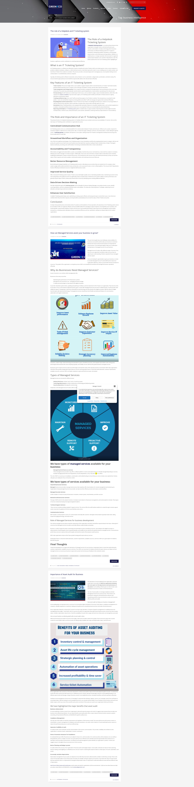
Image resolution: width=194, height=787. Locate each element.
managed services (80, 463)
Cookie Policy (90, 401)
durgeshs (66, 34)
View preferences (109, 397)
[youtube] (124, 2)
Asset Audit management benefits (84, 689)
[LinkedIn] (120, 2)
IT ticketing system (72, 108)
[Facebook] (117, 2)
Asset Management (61, 565)
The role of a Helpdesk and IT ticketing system (69, 31)
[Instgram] (122, 2)
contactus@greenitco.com (79, 767)
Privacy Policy (97, 401)
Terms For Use (103, 401)
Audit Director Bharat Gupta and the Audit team (60, 765)
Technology (59, 224)
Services (84, 457)
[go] (144, 2)
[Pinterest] (126, 2)
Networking (71, 565)
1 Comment (116, 224)
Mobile (66, 565)
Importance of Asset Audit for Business (66, 574)
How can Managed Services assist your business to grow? (74, 233)
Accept (84, 397)
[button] (114, 386)
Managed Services (67, 558)
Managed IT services (56, 558)
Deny (97, 397)
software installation (64, 94)
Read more (114, 219)
